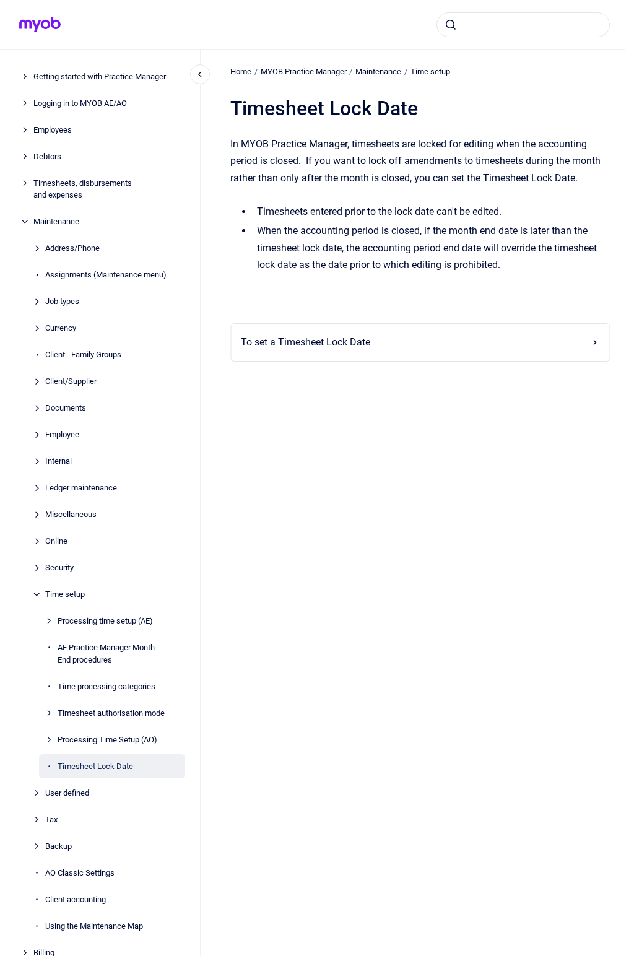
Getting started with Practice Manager (99, 76)
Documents (65, 407)
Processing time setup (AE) (105, 620)
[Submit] (451, 25)
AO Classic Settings (80, 872)
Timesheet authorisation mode (111, 713)
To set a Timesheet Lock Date (305, 342)
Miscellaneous (71, 514)
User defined (67, 792)
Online (56, 540)
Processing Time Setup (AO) (107, 739)
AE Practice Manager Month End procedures (106, 653)
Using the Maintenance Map (94, 926)
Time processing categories (106, 686)
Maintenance (56, 221)
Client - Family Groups (83, 354)
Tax (51, 819)
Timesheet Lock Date (95, 766)
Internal (58, 461)
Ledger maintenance (81, 487)
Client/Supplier (71, 381)
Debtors (47, 156)
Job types (62, 301)
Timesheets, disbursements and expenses (82, 189)
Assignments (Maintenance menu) (106, 274)
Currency (60, 327)
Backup (58, 846)
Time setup (65, 594)
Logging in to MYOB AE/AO (80, 103)
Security (59, 567)
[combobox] (523, 25)
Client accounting (75, 899)
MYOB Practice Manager (304, 71)
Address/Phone (72, 248)
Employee (62, 434)
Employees (52, 129)
